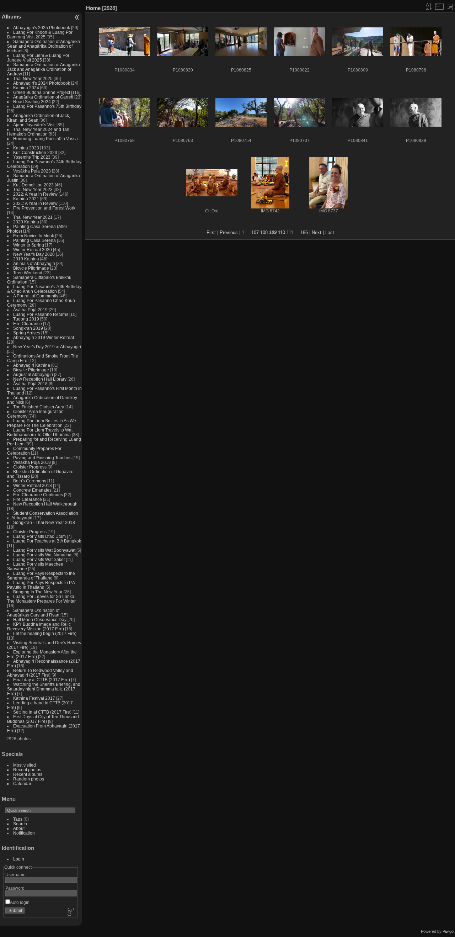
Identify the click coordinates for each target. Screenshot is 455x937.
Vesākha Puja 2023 (32, 171)
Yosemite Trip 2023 (31, 157)
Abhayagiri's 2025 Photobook (41, 27)
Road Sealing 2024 (32, 101)
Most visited (24, 765)
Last (329, 232)
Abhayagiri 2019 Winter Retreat (43, 337)
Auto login (20, 902)
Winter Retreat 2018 (32, 485)
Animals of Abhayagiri (34, 263)
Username (15, 874)
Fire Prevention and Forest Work (44, 208)
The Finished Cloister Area (38, 406)
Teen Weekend (27, 272)
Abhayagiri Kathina (31, 365)
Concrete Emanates (32, 490)
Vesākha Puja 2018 (32, 462)
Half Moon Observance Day (39, 619)
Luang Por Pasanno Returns (40, 314)
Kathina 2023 (26, 147)
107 (255, 232)
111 (290, 232)
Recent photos (27, 769)
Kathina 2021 (26, 198)
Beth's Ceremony (29, 480)
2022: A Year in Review (35, 194)
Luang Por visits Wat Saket (39, 559)
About (19, 828)
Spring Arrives (26, 332)
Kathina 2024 (26, 87)
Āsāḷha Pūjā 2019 (30, 309)
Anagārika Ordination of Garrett (43, 97)
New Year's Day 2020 (34, 254)
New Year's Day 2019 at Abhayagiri (47, 346)
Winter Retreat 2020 (32, 249)
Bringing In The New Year (38, 591)
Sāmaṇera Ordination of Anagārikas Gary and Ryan (33, 612)
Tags (17, 819)
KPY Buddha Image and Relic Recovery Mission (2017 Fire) (39, 626)
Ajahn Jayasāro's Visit (34, 124)
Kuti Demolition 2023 (33, 184)
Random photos (28, 779)
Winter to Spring (28, 245)
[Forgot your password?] (70, 912)
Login (18, 859)
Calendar (22, 783)
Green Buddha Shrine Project (41, 92)
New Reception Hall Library (39, 379)
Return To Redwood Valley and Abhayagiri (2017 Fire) (40, 672)
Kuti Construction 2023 (35, 152)
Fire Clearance (27, 323)
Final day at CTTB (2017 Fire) (41, 679)
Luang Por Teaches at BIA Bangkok (47, 541)
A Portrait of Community (35, 295)
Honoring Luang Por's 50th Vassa (45, 138)
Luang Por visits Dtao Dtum (39, 536)
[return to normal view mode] (449, 6)
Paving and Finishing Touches (42, 457)
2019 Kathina (26, 258)
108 (264, 232)
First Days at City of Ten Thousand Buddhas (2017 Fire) (43, 719)
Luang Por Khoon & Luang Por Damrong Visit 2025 (40, 34)
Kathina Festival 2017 (34, 698)
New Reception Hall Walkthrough (45, 504)
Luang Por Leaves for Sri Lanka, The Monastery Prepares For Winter (41, 598)
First (211, 232)
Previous (229, 232)
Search (20, 823)
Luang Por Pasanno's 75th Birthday (47, 106)
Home (93, 8)
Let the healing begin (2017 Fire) (44, 633)
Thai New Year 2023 (33, 189)
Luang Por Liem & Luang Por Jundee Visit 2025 (38, 57)
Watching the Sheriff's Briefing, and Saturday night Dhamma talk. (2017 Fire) (43, 689)
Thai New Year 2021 (33, 217)
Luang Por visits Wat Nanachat (43, 554)
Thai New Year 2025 (33, 78)
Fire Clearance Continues (38, 494)
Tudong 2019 (26, 319)
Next (316, 232)
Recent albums (27, 774)
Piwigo (448, 931)
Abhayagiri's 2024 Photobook (41, 83)
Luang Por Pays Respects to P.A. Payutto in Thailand (41, 584)
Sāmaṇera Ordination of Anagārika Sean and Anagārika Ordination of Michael (43, 46)
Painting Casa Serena (34, 240)
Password (15, 888)
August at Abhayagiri (33, 374)
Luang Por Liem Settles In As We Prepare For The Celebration (41, 423)
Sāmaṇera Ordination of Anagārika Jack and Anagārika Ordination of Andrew (43, 69)
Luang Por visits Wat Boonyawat (44, 550)
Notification (24, 833)
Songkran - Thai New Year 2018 (44, 522)
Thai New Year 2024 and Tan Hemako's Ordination (38, 131)
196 (304, 232)
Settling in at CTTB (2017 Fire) (42, 712)
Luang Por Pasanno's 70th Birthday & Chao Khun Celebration (44, 288)
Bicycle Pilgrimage (31, 268)
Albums (11, 17)
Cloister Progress (30, 467)
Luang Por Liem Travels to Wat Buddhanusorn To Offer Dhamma (40, 432)
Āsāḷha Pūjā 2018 (30, 383)
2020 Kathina (26, 221)
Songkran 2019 (28, 328)
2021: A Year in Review (35, 203)
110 (281, 232)
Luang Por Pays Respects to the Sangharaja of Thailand (41, 575)
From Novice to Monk (33, 235)
